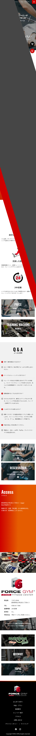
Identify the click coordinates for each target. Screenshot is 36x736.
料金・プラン (18, 705)
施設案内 (18, 709)
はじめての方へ (18, 702)
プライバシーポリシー (11, 724)
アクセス (18, 716)
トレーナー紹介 (18, 713)
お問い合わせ (18, 720)
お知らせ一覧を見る (18, 103)
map (22, 503)
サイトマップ (24, 724)
